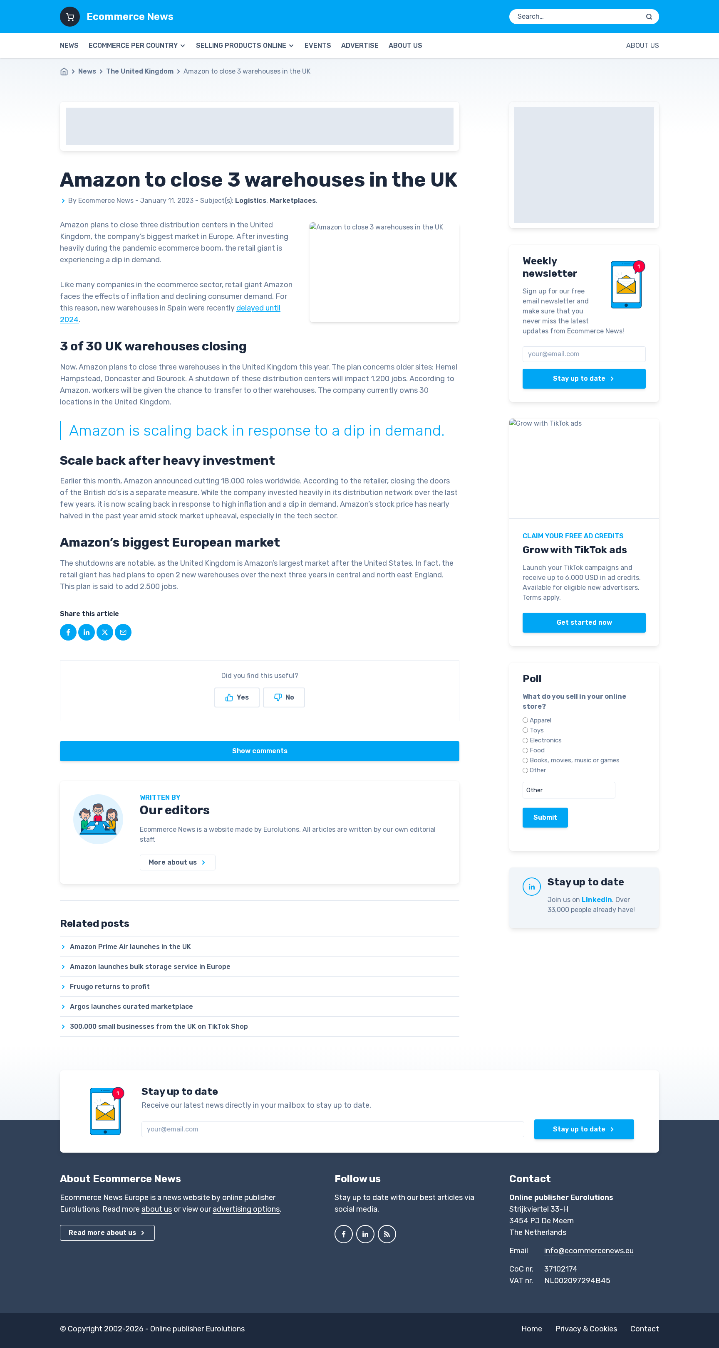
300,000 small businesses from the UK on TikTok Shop (159, 1026)
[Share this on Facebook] (68, 632)
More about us (173, 862)
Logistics (250, 201)
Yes (243, 697)
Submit (545, 817)
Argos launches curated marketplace (131, 1006)
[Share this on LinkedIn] (86, 632)
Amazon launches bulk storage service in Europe (150, 967)
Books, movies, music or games (575, 760)
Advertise (360, 45)
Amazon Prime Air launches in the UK (130, 947)
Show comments (260, 751)
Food (537, 750)
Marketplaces (293, 201)
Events (318, 45)
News (69, 45)
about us (156, 1209)
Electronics (546, 740)
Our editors (175, 810)
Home (531, 1328)
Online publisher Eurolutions (197, 1328)
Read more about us (102, 1233)
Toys (537, 730)
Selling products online (241, 45)
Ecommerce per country (133, 45)
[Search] (649, 16)
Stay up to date (579, 378)
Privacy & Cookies (586, 1328)
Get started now (584, 622)
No (289, 697)
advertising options (246, 1209)
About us (405, 45)
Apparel (540, 720)
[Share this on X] (105, 632)
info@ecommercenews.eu (589, 1250)
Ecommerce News (130, 16)
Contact (644, 1328)
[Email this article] (123, 632)
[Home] (68, 71)
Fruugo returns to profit (110, 987)
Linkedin (597, 900)
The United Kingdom (140, 71)
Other (538, 770)
